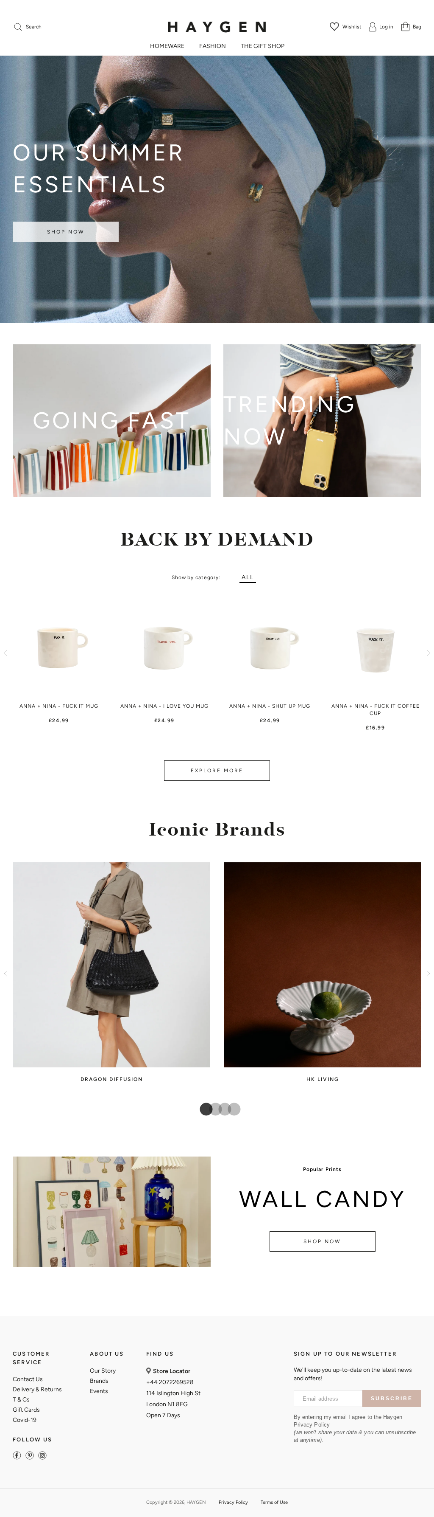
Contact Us (28, 1379)
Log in (386, 27)
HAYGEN (196, 1502)
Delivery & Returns (37, 1389)
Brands (99, 1381)
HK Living (322, 1079)
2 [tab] (212, 1110)
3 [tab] (221, 1110)
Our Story (103, 1370)
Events (99, 1391)
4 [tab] (231, 1110)
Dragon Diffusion (112, 1079)
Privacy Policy (233, 1502)
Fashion (212, 46)
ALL (248, 577)
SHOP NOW (66, 232)
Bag (417, 27)
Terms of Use (274, 1502)
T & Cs (21, 1399)
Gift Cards (26, 1409)
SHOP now (322, 1241)
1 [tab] (203, 1110)
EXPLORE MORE (217, 771)
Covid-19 (24, 1420)
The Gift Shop (262, 46)
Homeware (167, 46)
